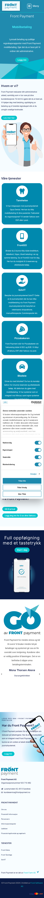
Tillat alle (22, 481)
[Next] (39, 674)
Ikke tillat (22, 494)
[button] (33, 6)
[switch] (38, 450)
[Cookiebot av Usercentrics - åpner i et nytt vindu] (31, 402)
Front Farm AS (30, 873)
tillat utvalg (22, 487)
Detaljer (33, 474)
